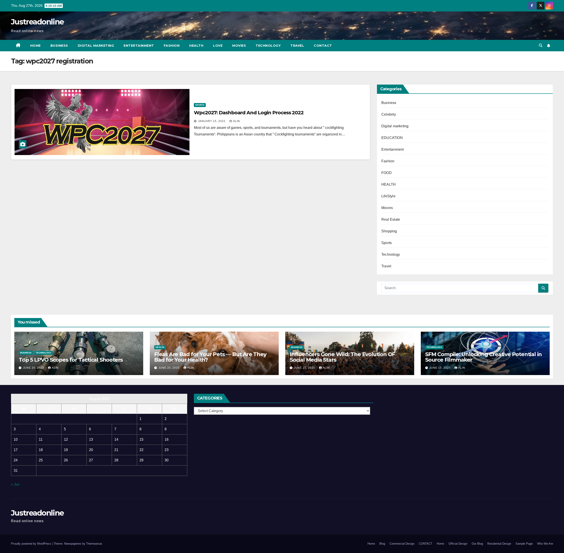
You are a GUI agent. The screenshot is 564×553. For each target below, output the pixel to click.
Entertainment (139, 46)
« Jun (15, 484)
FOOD (386, 173)
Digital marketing (96, 46)
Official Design (458, 543)
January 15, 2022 (212, 121)
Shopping (389, 231)
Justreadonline (37, 21)
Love (218, 46)
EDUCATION (392, 138)
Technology (268, 46)
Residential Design (499, 543)
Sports (199, 105)
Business (59, 46)
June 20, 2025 (34, 367)
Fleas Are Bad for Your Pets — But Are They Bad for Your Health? (210, 357)
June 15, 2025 (305, 367)
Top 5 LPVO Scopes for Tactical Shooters (71, 360)
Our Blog (477, 543)
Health (196, 46)
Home (35, 46)
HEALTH (388, 184)
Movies (239, 46)
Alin (236, 121)
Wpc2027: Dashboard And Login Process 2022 (249, 113)
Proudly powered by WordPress (31, 543)
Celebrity (388, 114)
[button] (540, 45)
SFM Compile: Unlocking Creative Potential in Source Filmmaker (483, 357)
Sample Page (524, 543)
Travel (297, 46)
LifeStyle (388, 196)
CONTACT (323, 46)
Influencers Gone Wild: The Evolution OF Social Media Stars (342, 357)
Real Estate (390, 219)
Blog (382, 543)
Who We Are (545, 543)
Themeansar (94, 543)
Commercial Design (402, 543)
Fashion (172, 46)
